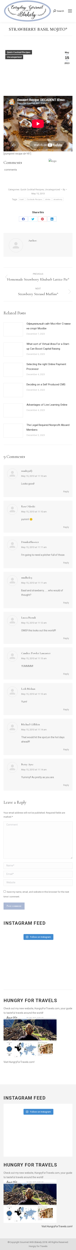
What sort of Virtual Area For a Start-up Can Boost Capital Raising (48, 346)
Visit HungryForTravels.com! (19, 1062)
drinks (47, 199)
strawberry (58, 199)
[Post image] (13, 329)
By (64, 189)
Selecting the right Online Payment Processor (46, 367)
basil (22, 199)
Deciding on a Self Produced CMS (46, 384)
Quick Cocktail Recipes (18, 52)
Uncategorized (14, 57)
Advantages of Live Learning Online (47, 404)
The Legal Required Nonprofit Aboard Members (48, 427)
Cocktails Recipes (34, 199)
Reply (66, 491)
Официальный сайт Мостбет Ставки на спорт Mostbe (49, 326)
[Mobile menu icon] (70, 10)
